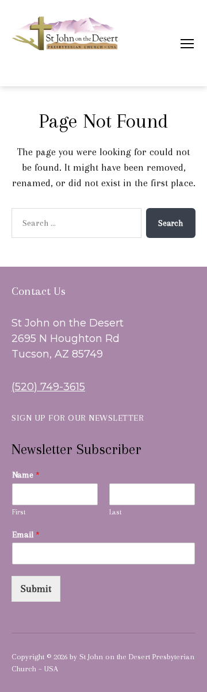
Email (26, 534)
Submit (36, 588)
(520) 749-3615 (48, 386)
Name (26, 475)
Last (115, 512)
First (19, 512)
